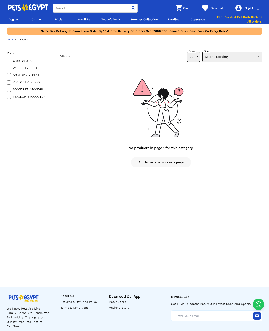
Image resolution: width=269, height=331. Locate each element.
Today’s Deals (111, 19)
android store (119, 307)
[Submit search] (133, 8)
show (192, 51)
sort (206, 51)
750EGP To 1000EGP (27, 82)
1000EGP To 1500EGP (28, 89)
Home (10, 39)
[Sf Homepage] (28, 8)
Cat (34, 19)
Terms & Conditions (74, 307)
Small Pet (85, 19)
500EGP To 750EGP (26, 75)
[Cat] (39, 19)
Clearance (198, 19)
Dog (11, 19)
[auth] (258, 9)
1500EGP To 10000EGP (29, 96)
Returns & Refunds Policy (79, 301)
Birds (58, 19)
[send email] (257, 316)
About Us (67, 296)
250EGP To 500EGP (26, 68)
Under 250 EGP (23, 61)
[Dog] (17, 19)
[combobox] (95, 8)
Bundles (173, 19)
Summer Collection (144, 19)
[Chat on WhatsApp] (258, 304)
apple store (117, 301)
